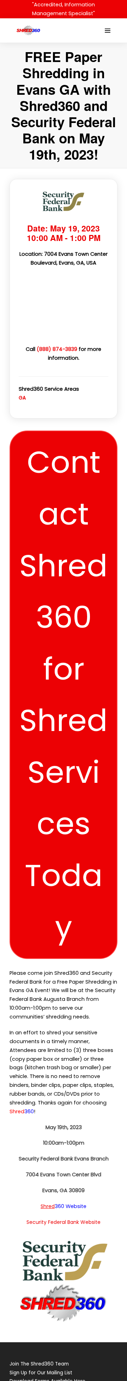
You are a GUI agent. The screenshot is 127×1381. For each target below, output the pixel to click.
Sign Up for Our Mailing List (41, 1372)
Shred (48, 1206)
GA (22, 397)
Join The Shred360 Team (39, 1364)
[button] (63, 695)
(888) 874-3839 (57, 349)
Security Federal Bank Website (63, 1222)
